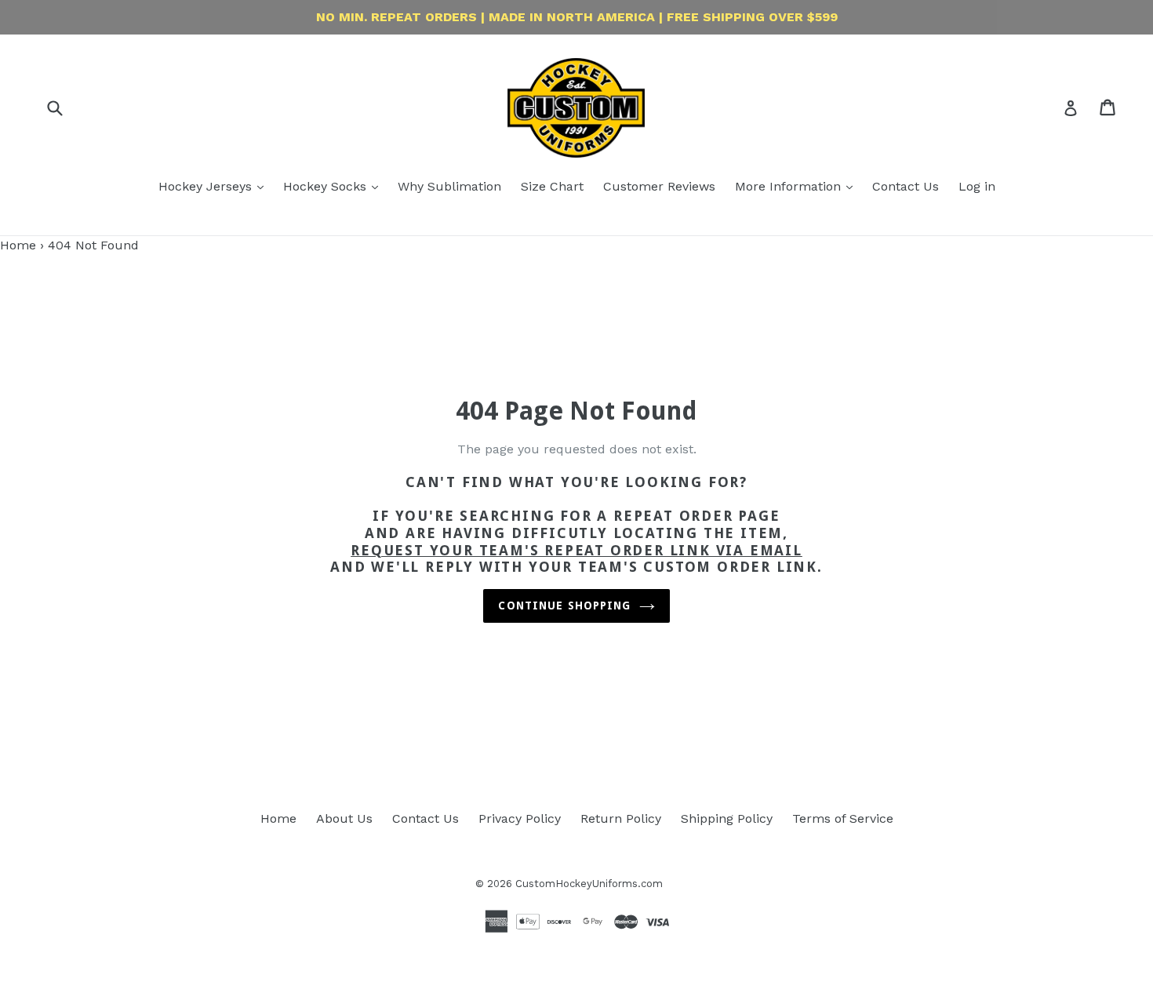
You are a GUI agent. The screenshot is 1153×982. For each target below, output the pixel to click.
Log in (976, 186)
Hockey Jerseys (207, 186)
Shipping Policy (727, 818)
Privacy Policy (519, 818)
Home (18, 245)
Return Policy (620, 818)
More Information (790, 186)
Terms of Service (842, 818)
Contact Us (905, 186)
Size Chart (552, 186)
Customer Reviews (659, 186)
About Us (344, 818)
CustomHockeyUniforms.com (589, 883)
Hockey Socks (326, 186)
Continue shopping (564, 605)
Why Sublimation (449, 186)
